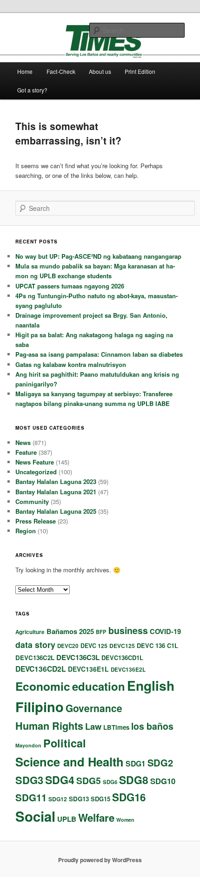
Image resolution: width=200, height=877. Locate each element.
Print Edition (140, 71)
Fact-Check (61, 71)
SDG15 (100, 798)
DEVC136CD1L (122, 657)
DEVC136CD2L (40, 668)
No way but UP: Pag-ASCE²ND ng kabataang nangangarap (98, 256)
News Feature (34, 462)
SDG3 (29, 779)
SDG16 (129, 797)
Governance (94, 708)
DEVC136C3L (78, 657)
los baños (152, 726)
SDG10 (162, 780)
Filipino (39, 706)
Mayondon (28, 745)
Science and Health (69, 761)
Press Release (35, 521)
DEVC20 (68, 646)
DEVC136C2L (34, 657)
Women (125, 819)
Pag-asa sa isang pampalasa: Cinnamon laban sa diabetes (99, 354)
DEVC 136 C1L (157, 645)
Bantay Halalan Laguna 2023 (55, 481)
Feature (26, 452)
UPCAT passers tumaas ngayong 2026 (69, 285)
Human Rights (49, 726)
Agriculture (30, 632)
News (23, 442)
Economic (42, 686)
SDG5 (88, 780)
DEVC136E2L (128, 670)
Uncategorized (36, 471)
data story (35, 644)
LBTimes (116, 727)
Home (25, 71)
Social (35, 816)
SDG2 (160, 762)
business (128, 630)
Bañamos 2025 (70, 631)
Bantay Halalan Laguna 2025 (55, 511)
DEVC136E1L (88, 669)
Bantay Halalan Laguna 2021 (55, 491)
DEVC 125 (93, 645)
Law (93, 726)
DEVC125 (122, 645)
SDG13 (79, 798)
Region (25, 530)
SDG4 (59, 779)
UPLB (66, 819)
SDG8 (133, 779)
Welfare (96, 817)
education (98, 686)
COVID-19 (165, 631)
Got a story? (32, 90)
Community (32, 501)
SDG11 (31, 797)
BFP (101, 631)
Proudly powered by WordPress (100, 860)
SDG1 (136, 763)
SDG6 (110, 781)
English (150, 685)
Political (64, 743)
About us (100, 71)
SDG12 (57, 799)
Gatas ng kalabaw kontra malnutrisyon (70, 364)
